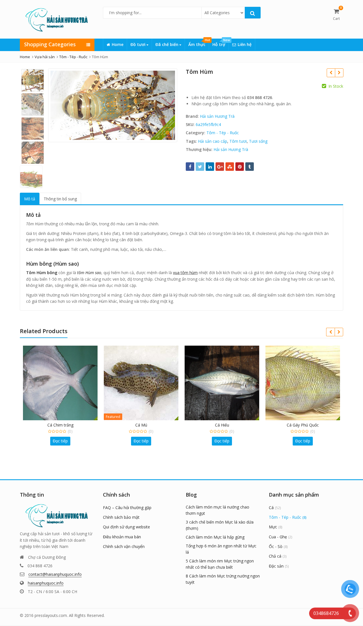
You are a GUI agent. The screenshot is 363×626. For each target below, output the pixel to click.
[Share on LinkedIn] (210, 166)
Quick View (63, 425)
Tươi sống (258, 141)
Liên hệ (245, 44)
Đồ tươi (138, 44)
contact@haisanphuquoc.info (55, 574)
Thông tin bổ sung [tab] (60, 198)
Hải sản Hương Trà (217, 116)
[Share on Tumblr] (249, 166)
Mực (273, 527)
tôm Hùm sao (89, 272)
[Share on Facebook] (190, 166)
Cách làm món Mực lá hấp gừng (215, 537)
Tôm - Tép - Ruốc (222, 132)
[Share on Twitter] (200, 166)
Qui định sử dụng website (126, 527)
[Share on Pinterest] (239, 166)
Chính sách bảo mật (121, 517)
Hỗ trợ (220, 43)
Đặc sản (276, 566)
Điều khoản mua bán (122, 536)
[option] (112, 105)
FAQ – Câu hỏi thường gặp (127, 507)
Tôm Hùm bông (41, 272)
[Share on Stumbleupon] (229, 166)
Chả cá (275, 556)
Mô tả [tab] (29, 198)
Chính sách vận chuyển (124, 546)
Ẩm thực (198, 43)
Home (117, 44)
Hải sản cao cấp (212, 141)
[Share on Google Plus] (220, 166)
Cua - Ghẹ (278, 536)
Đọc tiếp (60, 441)
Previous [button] (58, 105)
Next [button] (167, 105)
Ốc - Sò (275, 546)
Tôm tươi (238, 141)
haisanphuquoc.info (46, 583)
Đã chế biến (167, 44)
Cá (271, 507)
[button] (172, 137)
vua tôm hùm (185, 272)
